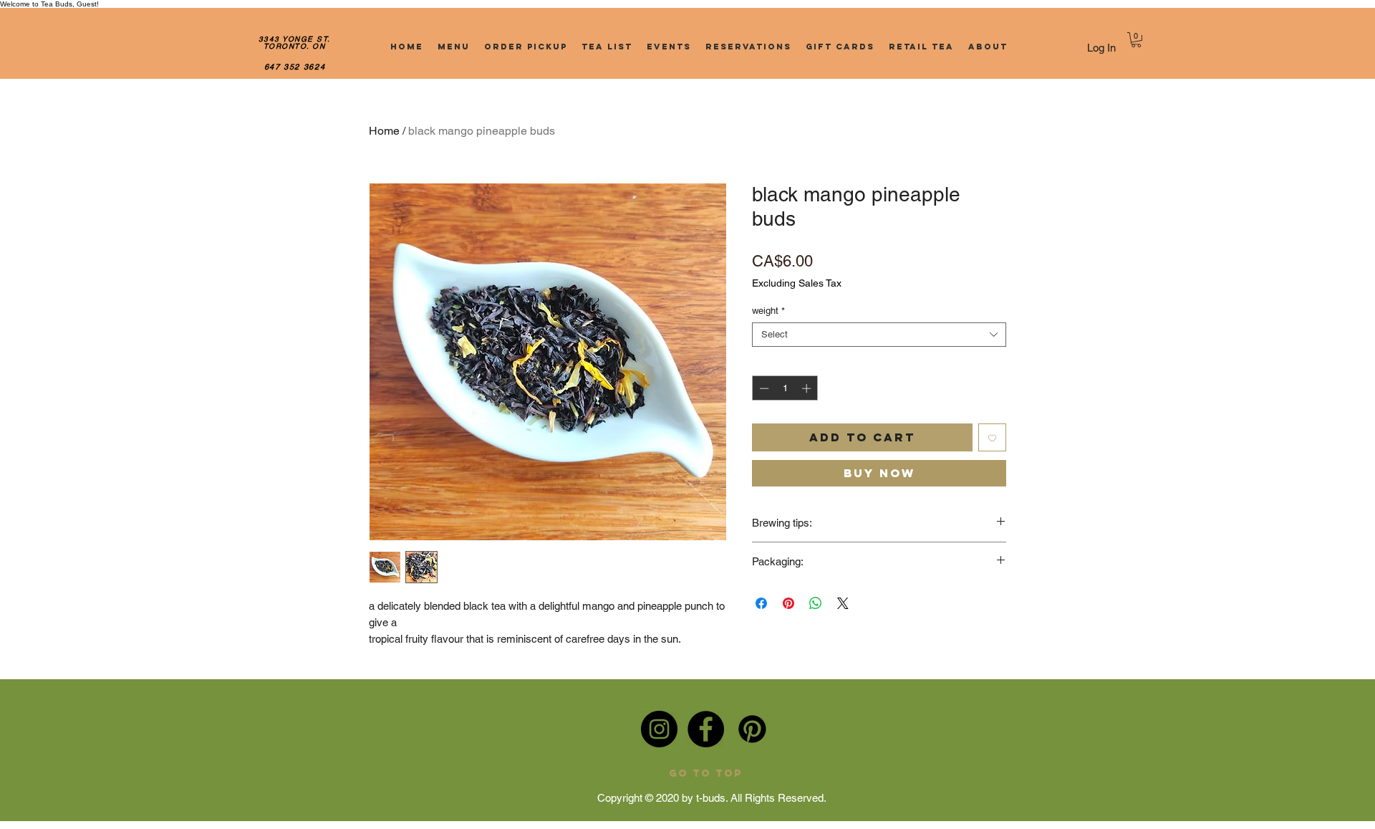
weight (768, 310)
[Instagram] (659, 729)
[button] (1136, 39)
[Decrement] (762, 388)
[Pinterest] (752, 729)
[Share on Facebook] (761, 603)
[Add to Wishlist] (992, 437)
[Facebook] (706, 729)
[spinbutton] (785, 388)
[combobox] (879, 334)
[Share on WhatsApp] (815, 603)
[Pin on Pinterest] (788, 603)
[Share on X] (842, 603)
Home (384, 131)
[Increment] (807, 388)
